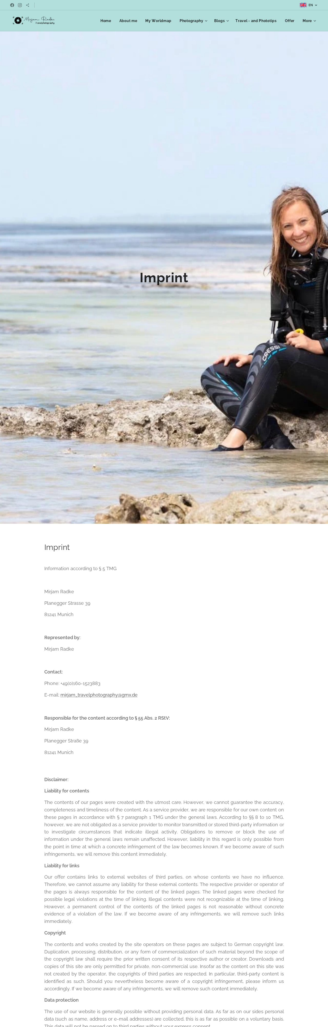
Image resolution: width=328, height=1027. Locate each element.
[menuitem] (107, 20)
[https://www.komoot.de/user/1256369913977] (27, 5)
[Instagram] (20, 5)
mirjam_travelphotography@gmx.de (99, 695)
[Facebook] (12, 5)
